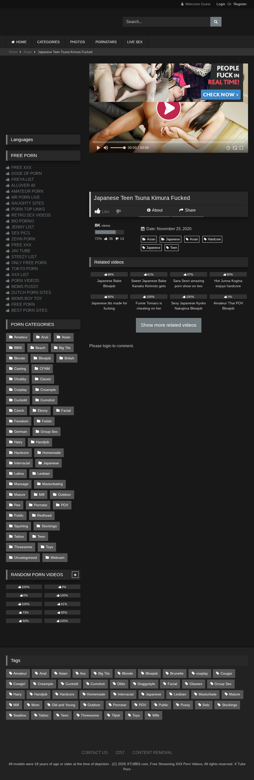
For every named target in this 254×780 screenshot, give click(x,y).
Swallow (19, 715)
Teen (173, 248)
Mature (19, 495)
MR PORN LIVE (25, 197)
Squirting (21, 526)
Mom (35, 705)
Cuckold (20, 400)
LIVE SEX (134, 42)
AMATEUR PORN (26, 191)
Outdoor (64, 495)
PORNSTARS (106, 42)
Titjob (116, 715)
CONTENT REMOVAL (152, 752)
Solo (205, 705)
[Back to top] (238, 765)
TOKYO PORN (24, 269)
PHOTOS (77, 42)
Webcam (57, 558)
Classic (45, 379)
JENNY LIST (22, 227)
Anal (44, 337)
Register (240, 4)
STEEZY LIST (23, 257)
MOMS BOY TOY (26, 298)
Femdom (21, 421)
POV (64, 505)
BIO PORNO (22, 221)
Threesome (23, 547)
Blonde (19, 358)
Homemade (51, 453)
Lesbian (43, 473)
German (20, 432)
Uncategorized (25, 558)
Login (221, 4)
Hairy (18, 442)
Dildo (121, 684)
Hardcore (214, 239)
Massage (21, 484)
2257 (120, 752)
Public (19, 515)
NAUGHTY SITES (27, 203)
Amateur (21, 337)
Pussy (185, 705)
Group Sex (49, 432)
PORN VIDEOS (24, 281)
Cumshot (47, 400)
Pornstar (40, 505)
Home (13, 52)
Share (190, 210)
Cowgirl (19, 684)
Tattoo (19, 536)
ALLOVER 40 (22, 185)
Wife (155, 715)
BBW (18, 348)
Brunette (177, 673)
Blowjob (45, 358)
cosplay (202, 673)
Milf (41, 495)
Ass (83, 673)
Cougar (226, 673)
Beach (40, 348)
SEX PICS (20, 233)
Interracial (22, 463)
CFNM (45, 369)
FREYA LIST (22, 179)
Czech (19, 410)
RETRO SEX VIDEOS (30, 215)
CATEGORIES (48, 42)
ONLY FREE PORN (28, 263)
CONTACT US (95, 752)
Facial (66, 410)
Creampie (48, 390)
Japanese (173, 239)
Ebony (43, 410)
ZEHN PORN (22, 239)
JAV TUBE (20, 251)
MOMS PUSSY (24, 286)
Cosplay (20, 390)
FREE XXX (21, 167)
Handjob (42, 442)
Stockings (49, 526)
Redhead (44, 515)
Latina (19, 473)
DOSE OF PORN (26, 173)
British (69, 358)
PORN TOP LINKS (27, 209)
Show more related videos (168, 325)
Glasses (196, 684)
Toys (49, 547)
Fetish (47, 421)
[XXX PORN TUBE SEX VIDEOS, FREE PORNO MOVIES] (56, 22)
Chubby (20, 379)
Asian (28, 52)
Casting (20, 369)
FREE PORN (22, 304)
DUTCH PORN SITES (30, 292)
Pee (17, 505)
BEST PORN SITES (28, 310)
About (156, 210)
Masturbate (208, 694)
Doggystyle (146, 684)
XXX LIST (19, 275)
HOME (21, 42)
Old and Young (63, 705)
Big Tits (64, 348)
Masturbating (52, 484)
